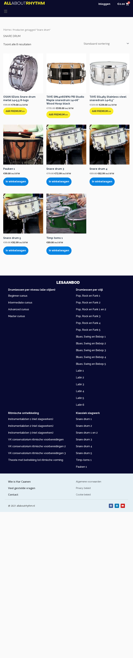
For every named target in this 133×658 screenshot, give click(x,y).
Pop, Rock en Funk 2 (88, 302)
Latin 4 (80, 391)
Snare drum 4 (84, 446)
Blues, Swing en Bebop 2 (91, 343)
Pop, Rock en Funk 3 (88, 316)
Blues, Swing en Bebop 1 (91, 336)
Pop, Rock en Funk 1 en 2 (91, 309)
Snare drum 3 (84, 439)
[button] (35, 11)
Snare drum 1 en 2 (87, 432)
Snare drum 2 (84, 425)
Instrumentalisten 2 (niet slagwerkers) (30, 425)
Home (7, 29)
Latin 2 (80, 377)
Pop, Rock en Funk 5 (88, 329)
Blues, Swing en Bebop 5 (91, 363)
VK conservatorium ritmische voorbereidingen (36, 439)
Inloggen (104, 4)
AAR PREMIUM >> (15, 111)
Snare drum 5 (84, 453)
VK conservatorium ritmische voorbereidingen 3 (37, 453)
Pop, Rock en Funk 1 (88, 295)
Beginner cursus (17, 295)
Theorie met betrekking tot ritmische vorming (35, 459)
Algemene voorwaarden (88, 481)
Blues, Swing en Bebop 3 (91, 350)
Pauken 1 (81, 466)
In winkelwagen (16, 181)
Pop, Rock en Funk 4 (88, 323)
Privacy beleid (83, 488)
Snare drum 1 (84, 419)
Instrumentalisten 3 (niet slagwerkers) (30, 432)
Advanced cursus (18, 309)
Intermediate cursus (20, 302)
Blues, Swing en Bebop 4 (91, 357)
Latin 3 (80, 384)
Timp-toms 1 (84, 459)
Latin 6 (80, 404)
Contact (13, 494)
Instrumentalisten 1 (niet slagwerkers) (30, 419)
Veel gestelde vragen (21, 488)
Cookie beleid (83, 494)
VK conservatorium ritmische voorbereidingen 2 (37, 446)
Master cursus (16, 316)
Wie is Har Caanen (19, 481)
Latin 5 (80, 398)
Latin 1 (80, 370)
